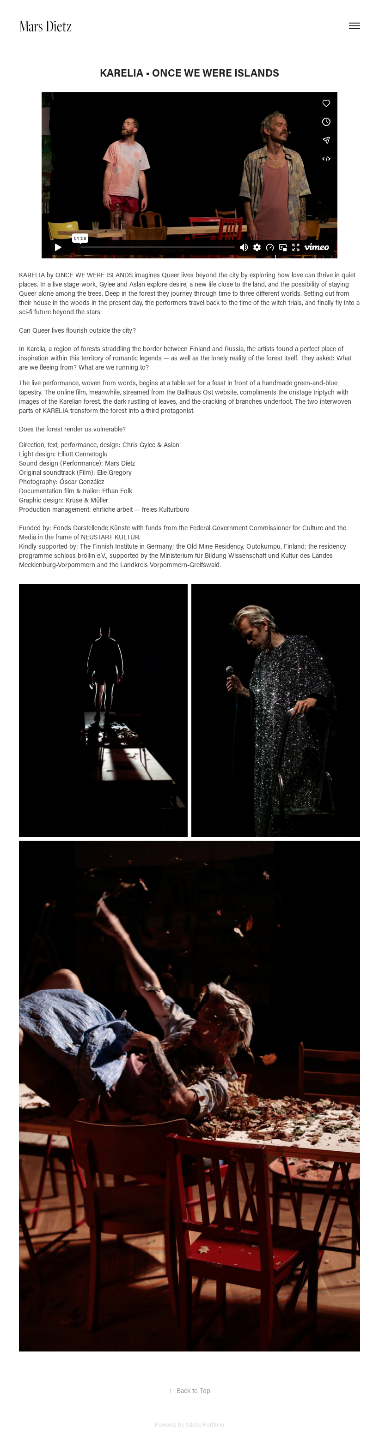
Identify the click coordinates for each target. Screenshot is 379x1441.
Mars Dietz (45, 25)
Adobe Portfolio (204, 1424)
